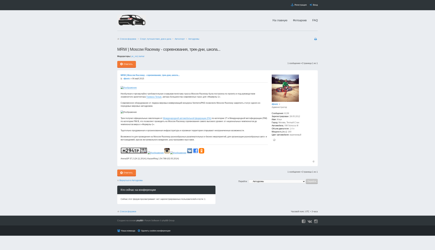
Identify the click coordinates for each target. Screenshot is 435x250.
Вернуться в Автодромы (131, 180)
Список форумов (128, 39)
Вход (315, 5)
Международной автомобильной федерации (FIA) (187, 118)
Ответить (128, 64)
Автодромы (193, 39)
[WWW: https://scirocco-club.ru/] (274, 140)
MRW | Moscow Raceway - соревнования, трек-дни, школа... (150, 75)
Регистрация (300, 5)
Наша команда (128, 231)
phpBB (139, 220)
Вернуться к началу (313, 161)
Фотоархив (300, 20)
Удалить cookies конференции (155, 231)
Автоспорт (180, 39)
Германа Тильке (154, 97)
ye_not (134, 56)
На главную (280, 20)
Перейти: (242, 181)
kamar (141, 56)
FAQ (315, 20)
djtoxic (127, 78)
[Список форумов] (131, 24)
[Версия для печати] (316, 39)
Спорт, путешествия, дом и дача (155, 39)
